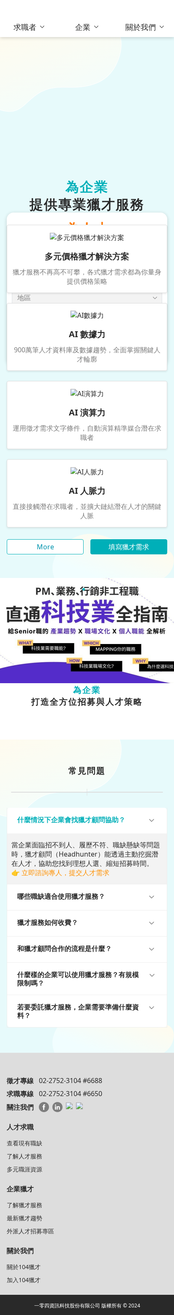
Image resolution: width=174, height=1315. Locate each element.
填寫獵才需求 (129, 546)
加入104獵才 (24, 1280)
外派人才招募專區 (30, 1231)
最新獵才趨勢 (24, 1218)
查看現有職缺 (24, 1143)
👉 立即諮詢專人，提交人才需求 (60, 872)
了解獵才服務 (24, 1205)
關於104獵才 (24, 1267)
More (45, 546)
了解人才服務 (24, 1156)
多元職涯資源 (24, 1169)
